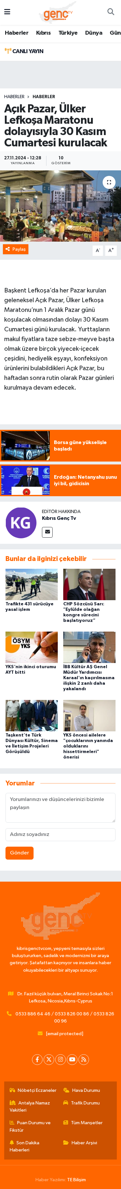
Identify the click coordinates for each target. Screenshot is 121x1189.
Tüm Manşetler (87, 1122)
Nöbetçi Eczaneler (37, 1090)
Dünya (93, 33)
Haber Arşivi (84, 1142)
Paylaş (19, 249)
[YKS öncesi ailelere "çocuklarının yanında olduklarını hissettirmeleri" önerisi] (89, 715)
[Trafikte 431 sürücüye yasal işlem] (31, 584)
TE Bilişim (76, 1179)
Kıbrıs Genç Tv (59, 518)
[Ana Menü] (7, 12)
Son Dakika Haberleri (25, 1146)
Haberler (16, 33)
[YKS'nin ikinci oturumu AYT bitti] (31, 647)
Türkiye (68, 33)
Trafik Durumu (85, 1103)
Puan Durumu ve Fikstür (30, 1126)
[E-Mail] (47, 532)
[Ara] (111, 12)
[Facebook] (37, 1059)
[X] (49, 1059)
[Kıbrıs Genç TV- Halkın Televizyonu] (57, 12)
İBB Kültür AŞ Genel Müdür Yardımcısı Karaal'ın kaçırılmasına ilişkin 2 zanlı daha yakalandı (89, 678)
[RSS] (83, 1059)
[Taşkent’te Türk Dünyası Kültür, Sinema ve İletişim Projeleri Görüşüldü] (31, 715)
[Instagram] (60, 1059)
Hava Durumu (86, 1090)
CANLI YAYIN (27, 51)
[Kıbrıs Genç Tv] (20, 522)
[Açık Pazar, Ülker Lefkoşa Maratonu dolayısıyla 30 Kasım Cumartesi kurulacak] (60, 206)
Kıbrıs (43, 33)
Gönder (19, 853)
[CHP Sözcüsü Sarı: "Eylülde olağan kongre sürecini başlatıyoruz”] (89, 584)
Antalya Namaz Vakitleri (30, 1107)
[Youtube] (72, 1059)
